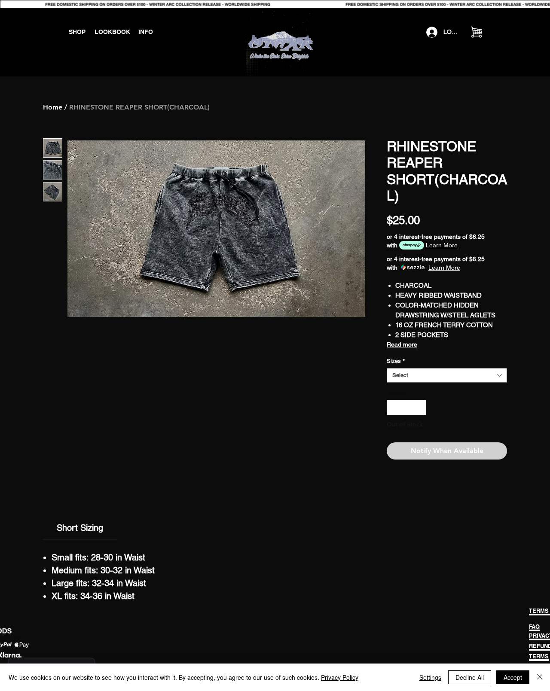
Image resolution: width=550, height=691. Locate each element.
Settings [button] (430, 677)
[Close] (540, 677)
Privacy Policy (339, 677)
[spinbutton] (406, 407)
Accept (513, 677)
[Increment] (420, 407)
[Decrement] (393, 407)
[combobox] (447, 375)
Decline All (469, 677)
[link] (80, 528)
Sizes (396, 361)
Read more (402, 344)
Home (52, 107)
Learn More (442, 245)
